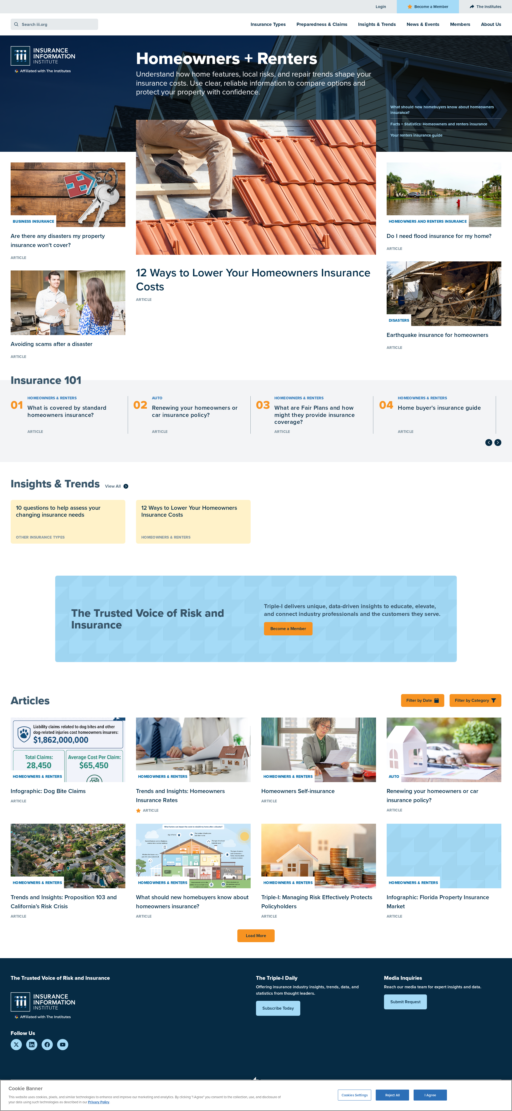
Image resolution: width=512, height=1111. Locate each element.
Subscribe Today (278, 1008)
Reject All (392, 1094)
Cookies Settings (355, 1094)
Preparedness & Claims (322, 24)
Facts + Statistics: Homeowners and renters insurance (438, 124)
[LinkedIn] (31, 1044)
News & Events (423, 24)
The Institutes (489, 6)
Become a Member (431, 6)
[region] (256, 1095)
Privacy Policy (98, 1102)
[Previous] (488, 442)
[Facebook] (47, 1044)
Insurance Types (268, 24)
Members (460, 24)
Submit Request (405, 1002)
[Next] (497, 442)
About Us (491, 24)
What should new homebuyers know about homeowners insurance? (442, 110)
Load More (256, 936)
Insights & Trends (377, 24)
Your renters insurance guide (416, 135)
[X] (16, 1044)
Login (381, 6)
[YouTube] (62, 1044)
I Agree (430, 1094)
